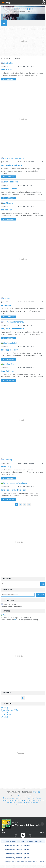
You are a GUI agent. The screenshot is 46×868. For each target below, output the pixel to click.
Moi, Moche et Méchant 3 (12, 165)
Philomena (6, 305)
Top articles (30, 798)
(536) (9, 710)
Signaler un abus (7, 800)
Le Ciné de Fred (23, 8)
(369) (4, 717)
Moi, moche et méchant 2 (12, 328)
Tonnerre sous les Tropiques (13, 490)
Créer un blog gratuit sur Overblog (13, 798)
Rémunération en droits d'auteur (32, 800)
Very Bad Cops (7, 371)
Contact (38, 798)
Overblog (36, 792)
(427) (6, 714)
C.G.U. (17, 800)
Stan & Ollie (6, 69)
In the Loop (6, 466)
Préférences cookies (22, 805)
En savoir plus (8, 79)
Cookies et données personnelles (28, 802)
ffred (16, 620)
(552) (4, 708)
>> (29, 504)
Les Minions (6, 210)
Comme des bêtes (9, 188)
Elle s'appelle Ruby (9, 350)
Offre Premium (10, 802)
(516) (4, 712)
